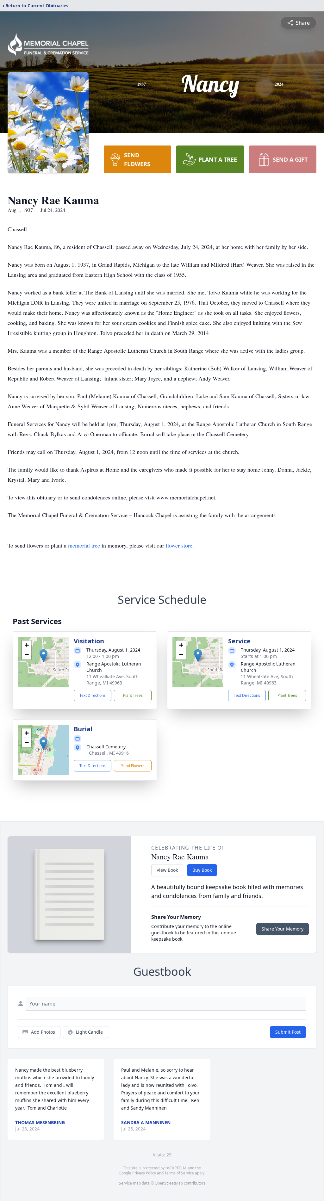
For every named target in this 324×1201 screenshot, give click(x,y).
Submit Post (288, 1032)
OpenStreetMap (169, 1183)
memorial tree (84, 545)
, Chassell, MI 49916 (107, 753)
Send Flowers (133, 765)
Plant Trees (133, 695)
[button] (43, 655)
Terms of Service (179, 1173)
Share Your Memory (282, 929)
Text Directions (92, 695)
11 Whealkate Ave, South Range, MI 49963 (112, 679)
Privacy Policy (144, 1173)
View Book (167, 870)
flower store (179, 545)
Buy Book (202, 870)
